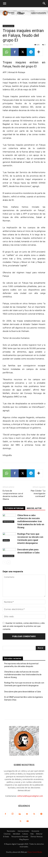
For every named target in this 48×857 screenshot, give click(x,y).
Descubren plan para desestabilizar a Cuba (22, 692)
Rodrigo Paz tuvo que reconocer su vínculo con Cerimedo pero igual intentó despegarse (24, 684)
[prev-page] (4, 562)
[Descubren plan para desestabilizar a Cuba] (9, 552)
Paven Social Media (35, 852)
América (6, 540)
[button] (4, 3)
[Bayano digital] (24, 13)
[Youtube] (27, 821)
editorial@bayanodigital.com (30, 796)
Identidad (16, 834)
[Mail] (27, 814)
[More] (39, 52)
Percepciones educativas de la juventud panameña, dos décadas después (21, 664)
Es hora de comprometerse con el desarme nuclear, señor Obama (13, 495)
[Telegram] (31, 52)
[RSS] (34, 814)
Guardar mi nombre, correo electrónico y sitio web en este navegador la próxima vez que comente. (24, 626)
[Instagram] (12, 814)
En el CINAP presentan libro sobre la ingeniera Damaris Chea (23, 698)
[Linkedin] (19, 814)
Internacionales (8, 26)
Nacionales (11, 831)
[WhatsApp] (7, 52)
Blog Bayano (24, 839)
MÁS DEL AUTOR (34, 508)
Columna (7, 834)
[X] (23, 52)
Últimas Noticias (37, 836)
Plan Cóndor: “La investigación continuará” (38, 494)
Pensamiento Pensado (19, 836)
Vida (32, 834)
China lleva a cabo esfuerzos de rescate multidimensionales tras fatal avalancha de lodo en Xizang (30, 521)
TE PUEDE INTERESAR (14, 508)
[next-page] (8, 562)
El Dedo (6, 836)
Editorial (39, 834)
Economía (35, 831)
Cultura (25, 834)
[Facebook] (15, 52)
